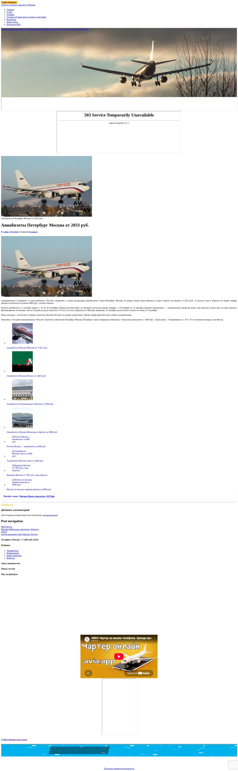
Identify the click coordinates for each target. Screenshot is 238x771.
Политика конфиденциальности (119, 768)
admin (6, 232)
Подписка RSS (14, 24)
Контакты (11, 19)
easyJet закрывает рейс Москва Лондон (19, 533)
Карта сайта (12, 22)
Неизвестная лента (17, 739)
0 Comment (32, 232)
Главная (10, 9)
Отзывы (10, 14)
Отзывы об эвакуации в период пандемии (26, 17)
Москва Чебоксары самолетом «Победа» (20, 528)
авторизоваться (50, 515)
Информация (13, 553)
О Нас (9, 12)
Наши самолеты (14, 555)
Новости (11, 558)
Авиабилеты (7, 504)
